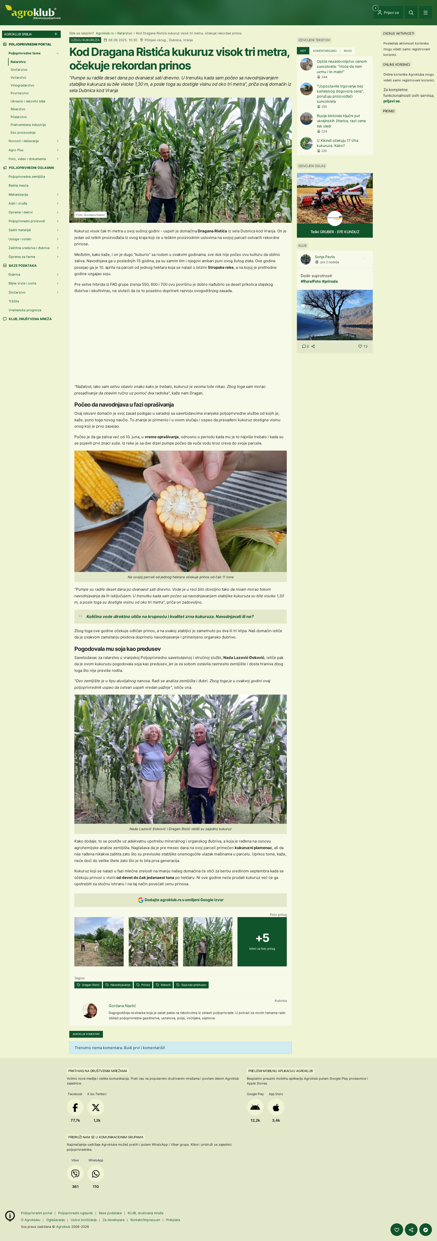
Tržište (14, 301)
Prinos (145, 985)
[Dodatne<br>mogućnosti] (425, 1229)
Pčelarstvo (19, 117)
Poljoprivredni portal (37, 1213)
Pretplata (173, 1220)
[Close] (411, 12)
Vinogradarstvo (22, 85)
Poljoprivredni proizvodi (27, 221)
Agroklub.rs (105, 33)
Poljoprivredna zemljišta (27, 177)
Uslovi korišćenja (84, 1220)
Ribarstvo (18, 109)
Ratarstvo (124, 33)
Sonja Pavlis (325, 257)
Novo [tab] (348, 51)
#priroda (330, 281)
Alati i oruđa (18, 203)
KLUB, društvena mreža (30, 319)
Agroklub (63, 1227)
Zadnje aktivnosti (398, 33)
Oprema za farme (22, 257)
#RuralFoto (311, 281)
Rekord (165, 985)
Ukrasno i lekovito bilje (28, 101)
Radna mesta (18, 185)
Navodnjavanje (120, 985)
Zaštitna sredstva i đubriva (29, 248)
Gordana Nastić (122, 1005)
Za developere (113, 1220)
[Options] (364, 258)
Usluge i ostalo (20, 239)
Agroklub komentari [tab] (86, 1034)
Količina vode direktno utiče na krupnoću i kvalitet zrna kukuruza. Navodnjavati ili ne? (170, 616)
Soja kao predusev (193, 985)
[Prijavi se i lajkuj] (396, 1229)
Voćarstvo (18, 77)
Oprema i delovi (21, 212)
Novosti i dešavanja (24, 141)
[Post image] (335, 314)
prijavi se (391, 101)
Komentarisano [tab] (325, 51)
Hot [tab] (303, 51)
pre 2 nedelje (329, 262)
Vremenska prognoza (25, 310)
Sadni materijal (20, 230)
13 (365, 346)
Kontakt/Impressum (145, 1220)
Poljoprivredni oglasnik (31, 168)
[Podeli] (411, 1229)
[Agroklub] (33, 11)
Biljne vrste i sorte (22, 283)
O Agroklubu (30, 1220)
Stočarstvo (19, 70)
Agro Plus (16, 150)
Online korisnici (396, 64)
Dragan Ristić (90, 985)
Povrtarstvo (20, 93)
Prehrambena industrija (28, 125)
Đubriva (14, 274)
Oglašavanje (55, 1220)
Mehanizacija (18, 194)
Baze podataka (22, 266)
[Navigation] (425, 12)
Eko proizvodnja (23, 133)
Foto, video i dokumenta (27, 159)
